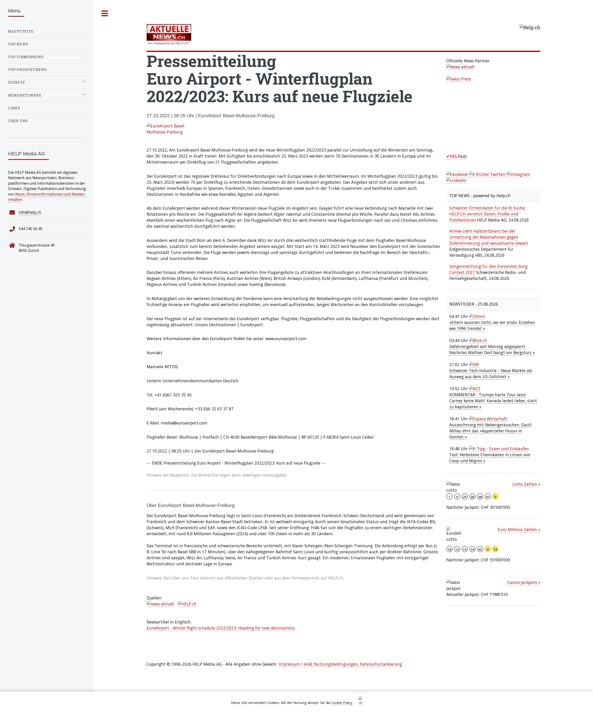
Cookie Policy (341, 702)
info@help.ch (30, 212)
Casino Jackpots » (523, 582)
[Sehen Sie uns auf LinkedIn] (456, 180)
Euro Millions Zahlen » (519, 529)
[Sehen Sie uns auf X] (487, 174)
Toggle (105, 13)
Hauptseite (21, 31)
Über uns (18, 121)
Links (14, 108)
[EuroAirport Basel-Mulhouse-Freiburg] (293, 129)
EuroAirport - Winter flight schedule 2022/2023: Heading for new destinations (221, 628)
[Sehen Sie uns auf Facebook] (457, 174)
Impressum (289, 664)
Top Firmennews (26, 57)
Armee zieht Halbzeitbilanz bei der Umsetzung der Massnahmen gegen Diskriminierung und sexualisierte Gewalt (488, 237)
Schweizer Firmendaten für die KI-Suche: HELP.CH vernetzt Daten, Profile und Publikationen (487, 214)
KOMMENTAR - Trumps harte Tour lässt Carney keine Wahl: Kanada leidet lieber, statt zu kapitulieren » (493, 400)
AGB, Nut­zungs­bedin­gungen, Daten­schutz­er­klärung (353, 664)
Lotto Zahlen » (526, 484)
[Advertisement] (481, 123)
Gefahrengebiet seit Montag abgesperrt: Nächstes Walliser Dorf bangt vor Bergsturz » (492, 349)
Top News (18, 44)
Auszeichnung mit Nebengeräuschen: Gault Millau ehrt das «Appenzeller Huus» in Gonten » (490, 431)
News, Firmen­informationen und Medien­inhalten (47, 197)
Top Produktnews (27, 69)
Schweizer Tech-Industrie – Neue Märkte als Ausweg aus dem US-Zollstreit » (490, 373)
